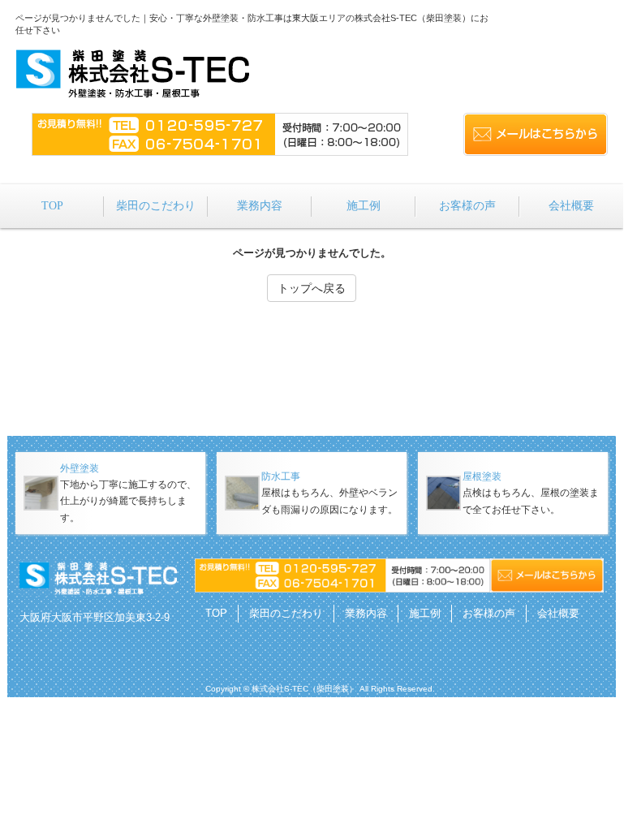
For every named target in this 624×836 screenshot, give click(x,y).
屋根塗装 (482, 476)
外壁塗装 (79, 468)
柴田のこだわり (286, 613)
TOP (216, 613)
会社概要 (558, 613)
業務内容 (366, 613)
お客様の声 (489, 613)
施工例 (425, 613)
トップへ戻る (312, 288)
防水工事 (280, 476)
